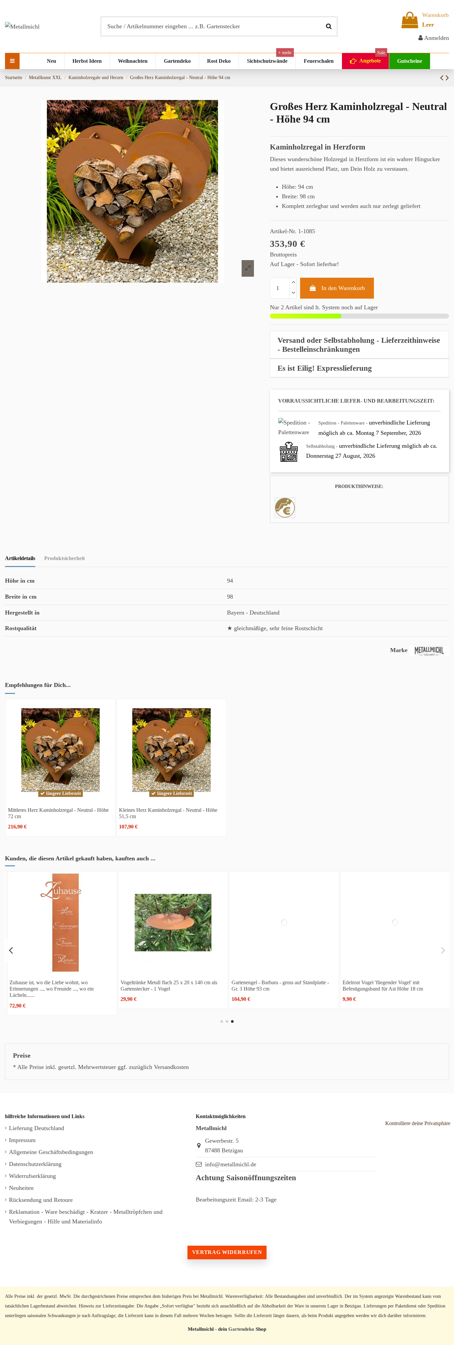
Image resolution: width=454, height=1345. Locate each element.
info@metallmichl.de (230, 1164)
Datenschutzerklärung (35, 1164)
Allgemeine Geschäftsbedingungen (51, 1152)
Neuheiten (21, 1188)
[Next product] (447, 78)
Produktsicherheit (64, 558)
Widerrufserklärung (32, 1176)
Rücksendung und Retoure (41, 1200)
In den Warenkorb (343, 288)
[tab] (359, 344)
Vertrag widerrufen (227, 1252)
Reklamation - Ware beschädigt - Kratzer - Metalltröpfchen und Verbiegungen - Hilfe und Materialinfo (86, 1216)
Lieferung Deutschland (36, 1128)
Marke (398, 650)
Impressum (22, 1140)
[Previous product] (443, 78)
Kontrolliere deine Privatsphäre (417, 1123)
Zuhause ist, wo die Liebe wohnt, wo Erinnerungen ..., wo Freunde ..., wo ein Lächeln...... (50, 989)
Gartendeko (241, 1329)
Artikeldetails (20, 558)
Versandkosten (171, 1067)
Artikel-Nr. (283, 231)
